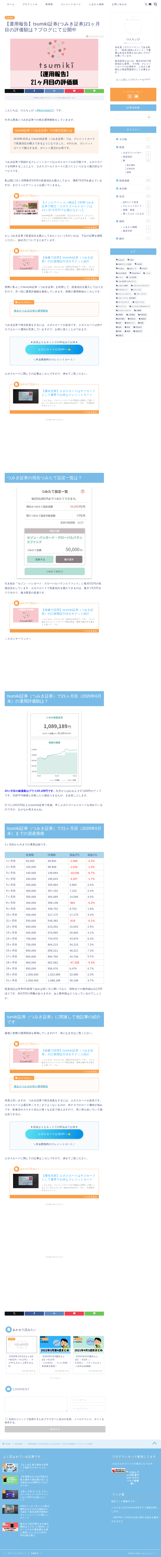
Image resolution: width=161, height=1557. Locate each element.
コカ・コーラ (141, 294)
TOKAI (144, 269)
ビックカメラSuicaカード (141, 306)
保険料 (120, 315)
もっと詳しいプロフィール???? (133, 79)
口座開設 (131, 315)
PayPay (121, 269)
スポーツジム (139, 302)
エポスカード (123, 290)
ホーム (11, 4)
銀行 (134, 238)
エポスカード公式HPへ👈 (54, 349)
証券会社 (131, 169)
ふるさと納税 (96, 4)
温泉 (119, 327)
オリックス (137, 290)
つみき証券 (132, 277)
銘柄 (129, 172)
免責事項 (35, 1553)
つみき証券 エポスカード (127, 281)
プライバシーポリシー (16, 1553)
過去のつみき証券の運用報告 (31, 310)
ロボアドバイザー (136, 153)
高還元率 (139, 331)
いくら (147, 273)
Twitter (129, 1507)
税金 (128, 327)
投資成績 (9, 18)
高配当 (120, 335)
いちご (120, 277)
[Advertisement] (54, 444)
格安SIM (136, 231)
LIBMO (139, 264)
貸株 (119, 331)
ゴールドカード (123, 302)
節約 (134, 221)
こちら (114, 1507)
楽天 (119, 323)
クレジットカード (71, 4)
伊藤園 (138, 310)
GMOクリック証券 (124, 264)
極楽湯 (143, 319)
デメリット (122, 306)
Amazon (121, 260)
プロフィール (30, 4)
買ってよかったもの (136, 214)
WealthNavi (136, 273)
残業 (141, 323)
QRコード (132, 269)
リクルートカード (124, 310)
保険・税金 (136, 210)
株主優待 (131, 165)
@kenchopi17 (44, 110)
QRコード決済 (136, 202)
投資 (134, 147)
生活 (134, 196)
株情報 (49, 4)
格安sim (133, 319)
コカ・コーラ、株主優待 (127, 298)
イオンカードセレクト (141, 285)
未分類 (134, 188)
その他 (134, 139)
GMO (131, 260)
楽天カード (131, 323)
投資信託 (136, 157)
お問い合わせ (119, 4)
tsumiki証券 (122, 273)
